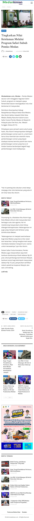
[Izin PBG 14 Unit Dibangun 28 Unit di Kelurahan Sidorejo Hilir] (5, 211)
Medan (4, 30)
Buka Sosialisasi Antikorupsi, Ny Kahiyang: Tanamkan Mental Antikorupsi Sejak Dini (26, 334)
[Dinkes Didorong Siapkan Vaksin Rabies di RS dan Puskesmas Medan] (9, 379)
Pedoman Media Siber (13, 512)
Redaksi (24, 512)
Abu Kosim (8, 312)
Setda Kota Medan (22, 314)
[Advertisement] (17, 77)
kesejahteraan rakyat (22, 312)
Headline (14, 312)
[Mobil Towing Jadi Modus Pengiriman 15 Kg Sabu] (5, 464)
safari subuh (13, 314)
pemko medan (5, 314)
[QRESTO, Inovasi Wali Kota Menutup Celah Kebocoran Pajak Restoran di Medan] (24, 379)
